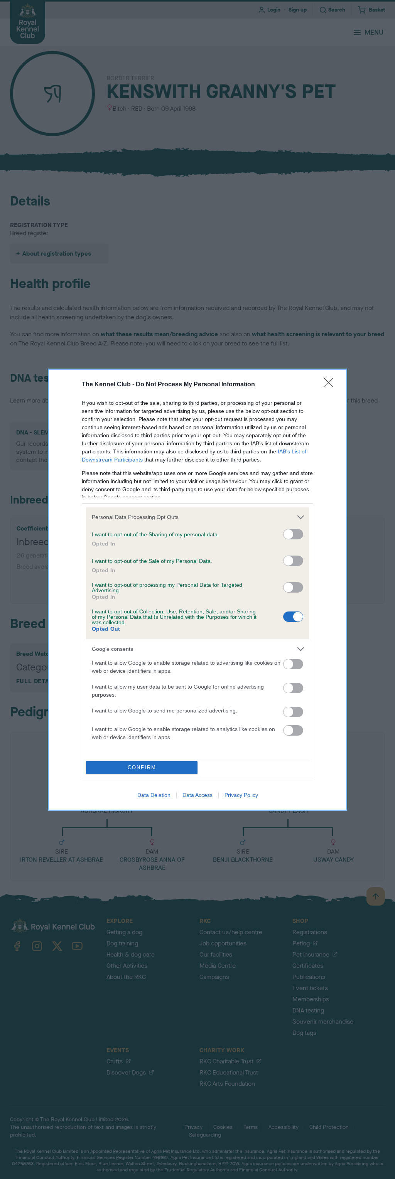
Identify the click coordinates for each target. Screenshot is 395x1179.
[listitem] (197, 517)
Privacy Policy (241, 795)
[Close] (331, 384)
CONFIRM (142, 767)
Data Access (197, 795)
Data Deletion (153, 795)
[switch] (293, 534)
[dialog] (197, 590)
